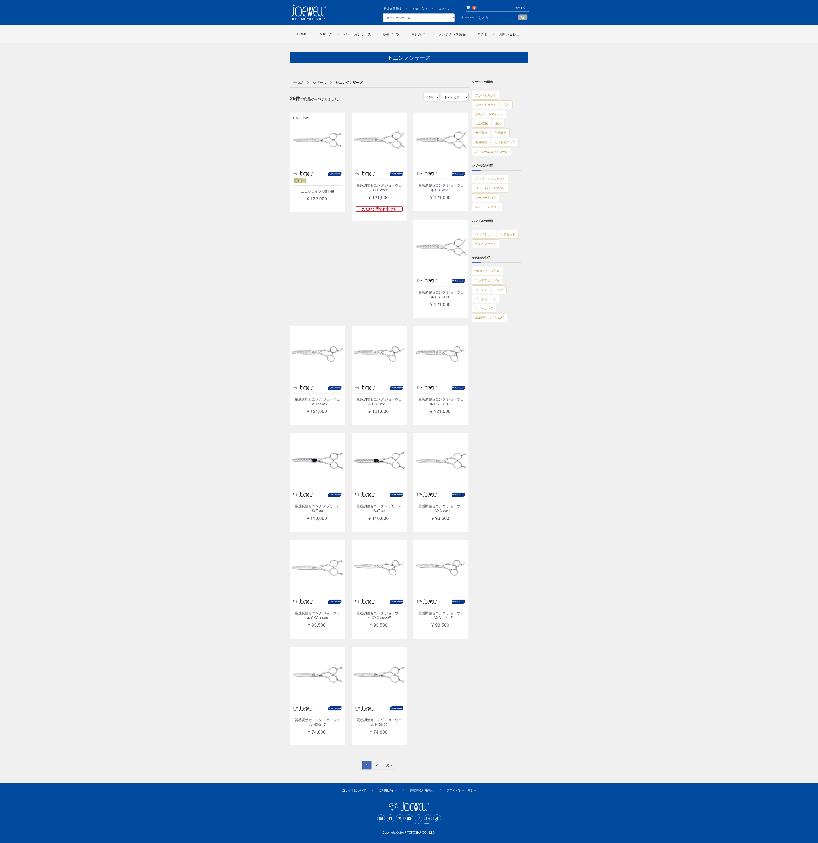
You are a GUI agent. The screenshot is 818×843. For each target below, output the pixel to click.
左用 (498, 123)
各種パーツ (391, 34)
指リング (481, 289)
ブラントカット (485, 95)
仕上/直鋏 (481, 123)
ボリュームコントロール (491, 151)
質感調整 (500, 132)
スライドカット (485, 104)
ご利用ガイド (388, 790)
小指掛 (498, 289)
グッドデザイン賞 (487, 280)
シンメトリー (484, 234)
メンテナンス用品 (452, 34)
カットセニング (504, 142)
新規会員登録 (392, 8)
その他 (482, 34)
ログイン (444, 8)
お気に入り (419, 8)
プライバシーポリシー (462, 790)
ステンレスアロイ (487, 207)
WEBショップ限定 (487, 271)
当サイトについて (354, 790)
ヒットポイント (485, 299)
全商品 (298, 82)
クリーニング (484, 308)
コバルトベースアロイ (490, 188)
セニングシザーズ (349, 82)
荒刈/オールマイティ (489, 114)
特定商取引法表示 (422, 790)
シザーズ (326, 34)
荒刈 (506, 104)
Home (302, 34)
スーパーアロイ (485, 197)
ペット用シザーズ (357, 34)
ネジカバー (419, 34)
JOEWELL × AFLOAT (489, 317)
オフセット (507, 234)
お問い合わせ (509, 34)
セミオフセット (485, 243)
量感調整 (481, 132)
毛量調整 (481, 142)
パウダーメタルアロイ (490, 178)
